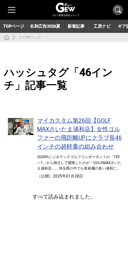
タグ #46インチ (29, 37)
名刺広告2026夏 (45, 26)
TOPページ (13, 26)
